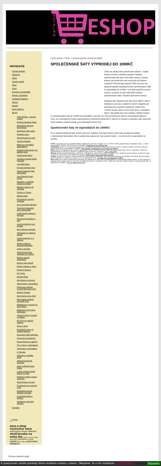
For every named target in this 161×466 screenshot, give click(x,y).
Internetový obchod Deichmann (25, 127)
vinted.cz (14, 441)
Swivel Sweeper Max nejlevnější (26, 172)
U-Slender (21, 352)
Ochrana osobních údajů (18, 456)
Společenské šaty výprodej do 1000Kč (87, 58)
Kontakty (15, 408)
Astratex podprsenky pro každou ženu (27, 151)
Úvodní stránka (56, 58)
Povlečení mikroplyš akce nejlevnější (25, 209)
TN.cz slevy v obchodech (27, 345)
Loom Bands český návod (25, 177)
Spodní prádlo (18, 82)
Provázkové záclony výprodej (25, 200)
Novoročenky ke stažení (27, 342)
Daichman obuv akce (26, 131)
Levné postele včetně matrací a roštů (26, 373)
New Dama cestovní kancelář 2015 (25, 300)
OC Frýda (21, 273)
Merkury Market (23, 292)
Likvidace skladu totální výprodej (27, 160)
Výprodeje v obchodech (27, 349)
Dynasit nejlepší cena (26, 168)
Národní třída (22, 277)
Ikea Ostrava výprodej (26, 229)
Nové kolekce (18, 109)
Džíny (14, 78)
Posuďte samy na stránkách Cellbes (110, 158)
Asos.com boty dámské (26, 205)
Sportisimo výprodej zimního (25, 403)
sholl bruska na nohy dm (21, 435)
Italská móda (22, 196)
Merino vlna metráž (25, 263)
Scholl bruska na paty (26, 138)
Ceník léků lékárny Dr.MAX (25, 397)
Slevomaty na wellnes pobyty (26, 234)
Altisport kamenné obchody (24, 362)
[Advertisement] (77, 91)
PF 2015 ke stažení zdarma (25, 322)
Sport (14, 88)
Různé (15, 102)
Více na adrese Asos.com (76, 162)
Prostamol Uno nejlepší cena (27, 387)
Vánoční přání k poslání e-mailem (27, 316)
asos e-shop (18, 426)
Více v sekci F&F (111, 151)
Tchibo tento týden (24, 155)
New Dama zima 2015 (26, 296)
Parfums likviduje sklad (26, 122)
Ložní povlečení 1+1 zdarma (25, 239)
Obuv (14, 85)
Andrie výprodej (23, 249)
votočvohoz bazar (21, 428)
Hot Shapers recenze (26, 280)
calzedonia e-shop (25, 439)
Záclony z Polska (24, 192)
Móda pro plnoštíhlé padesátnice (25, 146)
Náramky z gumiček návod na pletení (25, 183)
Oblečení (16, 75)
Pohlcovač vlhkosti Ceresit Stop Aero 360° (26, 288)
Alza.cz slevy (22, 326)
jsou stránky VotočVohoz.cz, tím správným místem (100, 148)
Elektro (15, 106)
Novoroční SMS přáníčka (27, 335)
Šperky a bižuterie (20, 95)
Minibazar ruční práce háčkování (26, 311)
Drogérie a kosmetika (21, 92)
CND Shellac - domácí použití (26, 118)
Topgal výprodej (24, 141)
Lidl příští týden (23, 164)
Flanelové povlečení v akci (26, 220)
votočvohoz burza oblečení (23, 431)
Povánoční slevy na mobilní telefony (25, 330)
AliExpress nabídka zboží (25, 357)
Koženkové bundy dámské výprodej (24, 392)
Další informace (125, 463)
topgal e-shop (28, 437)
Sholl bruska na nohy (26, 382)
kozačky (22, 441)
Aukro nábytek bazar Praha (25, 367)
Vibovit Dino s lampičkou (27, 284)
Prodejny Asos (23, 134)
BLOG (67, 58)
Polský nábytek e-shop (26, 266)
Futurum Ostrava (24, 270)
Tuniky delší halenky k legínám (26, 214)
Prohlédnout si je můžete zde (96, 145)
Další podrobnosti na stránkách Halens (100, 155)
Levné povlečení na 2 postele (26, 225)
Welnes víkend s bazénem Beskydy (25, 245)
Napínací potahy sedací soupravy (27, 378)
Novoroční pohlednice (26, 338)
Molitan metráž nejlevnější (23, 259)
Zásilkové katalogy (20, 99)
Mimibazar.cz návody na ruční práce (27, 306)
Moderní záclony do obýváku (25, 188)
